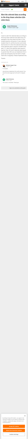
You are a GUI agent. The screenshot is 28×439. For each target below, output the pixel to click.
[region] (14, 426)
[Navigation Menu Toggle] (2, 5)
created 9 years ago (12, 27)
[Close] (25, 415)
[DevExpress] (5, 1)
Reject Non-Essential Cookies (14, 430)
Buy (18, 1)
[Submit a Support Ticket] (25, 9)
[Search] (25, 5)
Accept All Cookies (14, 426)
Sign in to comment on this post (17, 88)
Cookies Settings (13, 434)
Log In (22, 1)
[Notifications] (26, 1)
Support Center (14, 5)
